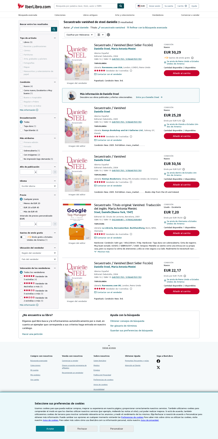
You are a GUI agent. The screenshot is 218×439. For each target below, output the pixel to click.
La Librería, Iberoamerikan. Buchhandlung (123, 228)
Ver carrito (34, 379)
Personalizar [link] (116, 428)
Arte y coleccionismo (125, 15)
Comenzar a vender (190, 15)
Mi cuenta (34, 370)
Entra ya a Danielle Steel (147, 97)
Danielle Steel (102, 111)
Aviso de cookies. (51, 420)
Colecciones (60, 15)
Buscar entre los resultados (34, 24)
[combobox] (85, 5)
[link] (108, 34)
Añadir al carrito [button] (181, 73)
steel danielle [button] (81, 27)
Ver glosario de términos (123, 325)
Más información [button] (27, 305)
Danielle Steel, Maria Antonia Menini (115, 48)
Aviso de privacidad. (150, 420)
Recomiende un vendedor (72, 372)
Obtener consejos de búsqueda (127, 320)
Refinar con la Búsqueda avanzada (148, 27)
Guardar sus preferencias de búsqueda (131, 330)
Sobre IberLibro (100, 360)
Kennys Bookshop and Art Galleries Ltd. (122, 130)
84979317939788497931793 (126, 59)
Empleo (97, 370)
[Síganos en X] (158, 368)
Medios (97, 365)
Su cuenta (169, 6)
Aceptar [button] (50, 428)
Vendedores (158, 15)
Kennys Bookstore (111, 178)
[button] (54, 29)
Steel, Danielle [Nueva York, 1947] (113, 212)
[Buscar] (120, 5)
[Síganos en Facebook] (158, 361)
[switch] (23, 237)
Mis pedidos (35, 375)
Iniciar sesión (154, 6)
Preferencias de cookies (132, 417)
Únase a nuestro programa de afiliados (74, 366)
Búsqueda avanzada (28, 15)
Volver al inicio (109, 347)
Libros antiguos (90, 15)
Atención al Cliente (132, 365)
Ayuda (194, 6)
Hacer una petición (32, 333)
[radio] (21, 126)
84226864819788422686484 (126, 219)
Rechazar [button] (82, 428)
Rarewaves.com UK (111, 285)
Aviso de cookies (101, 384)
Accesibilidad (99, 389)
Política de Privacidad (102, 375)
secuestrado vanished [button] (113, 27)
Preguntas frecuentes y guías (137, 360)
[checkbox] (21, 42)
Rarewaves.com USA (112, 67)
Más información (27, 110)
